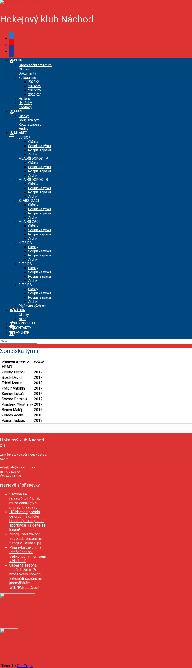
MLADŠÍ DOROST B (33, 179)
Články (24, 69)
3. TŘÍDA (25, 264)
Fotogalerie (27, 78)
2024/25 (34, 86)
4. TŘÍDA (25, 243)
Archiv (23, 128)
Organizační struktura (35, 65)
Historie (25, 99)
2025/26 (34, 90)
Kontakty (25, 107)
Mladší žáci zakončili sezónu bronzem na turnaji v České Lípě (26, 538)
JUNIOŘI (25, 137)
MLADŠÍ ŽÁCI (29, 222)
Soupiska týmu (30, 120)
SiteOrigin (25, 666)
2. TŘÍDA (25, 285)
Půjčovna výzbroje (33, 306)
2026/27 (34, 94)
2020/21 (34, 82)
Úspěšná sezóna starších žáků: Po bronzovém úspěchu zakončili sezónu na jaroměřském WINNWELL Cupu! (25, 576)
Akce (22, 319)
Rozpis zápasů (30, 124)
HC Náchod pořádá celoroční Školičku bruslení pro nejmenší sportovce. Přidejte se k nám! (27, 521)
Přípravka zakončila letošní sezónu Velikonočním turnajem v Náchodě (27, 554)
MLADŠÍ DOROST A (33, 158)
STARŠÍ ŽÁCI (29, 201)
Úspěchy (25, 103)
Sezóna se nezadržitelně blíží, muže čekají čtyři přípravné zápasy (24, 501)
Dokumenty (27, 73)
